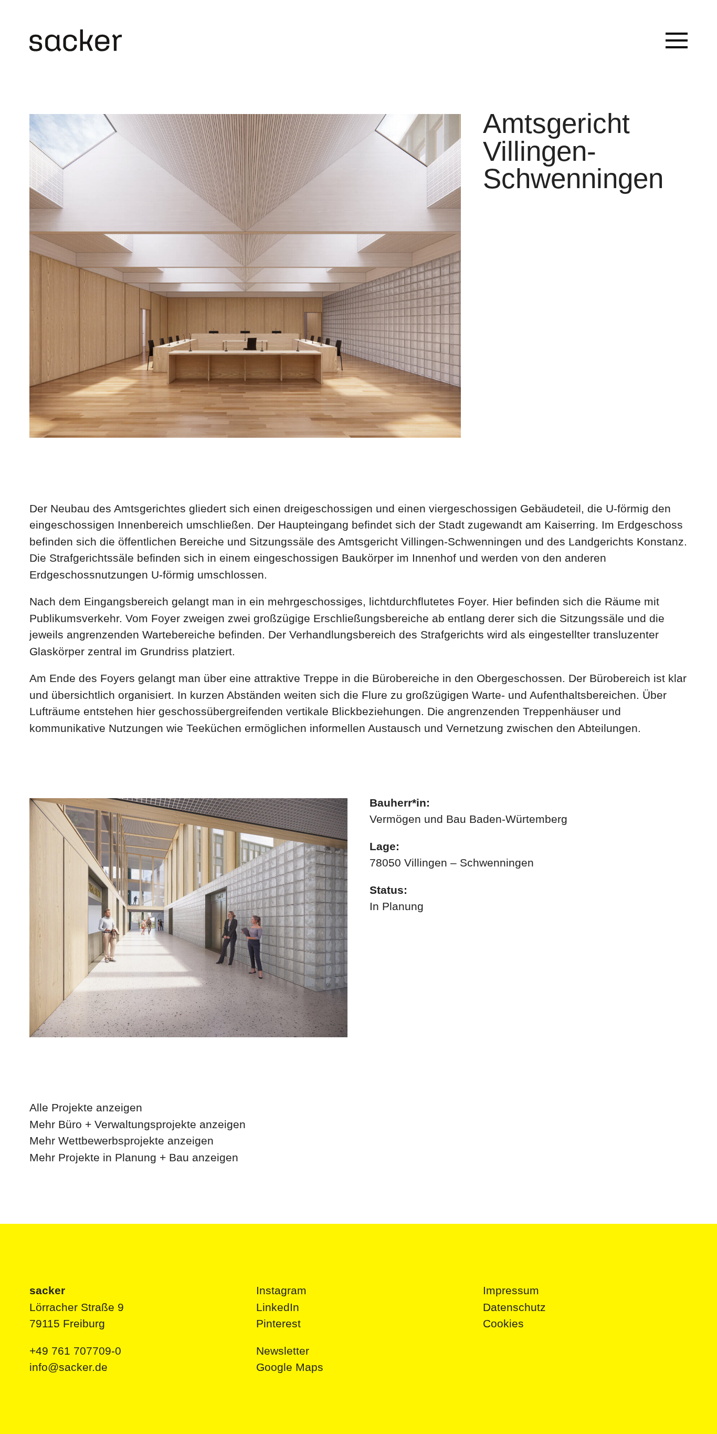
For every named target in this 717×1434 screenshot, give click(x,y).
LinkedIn (277, 1307)
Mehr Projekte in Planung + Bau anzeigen (133, 1157)
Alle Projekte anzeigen (85, 1107)
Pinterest (278, 1323)
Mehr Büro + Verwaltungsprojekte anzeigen (137, 1124)
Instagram (281, 1290)
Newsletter (282, 1351)
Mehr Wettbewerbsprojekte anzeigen (121, 1140)
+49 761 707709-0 (75, 1351)
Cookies (503, 1323)
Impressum (511, 1290)
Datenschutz (514, 1307)
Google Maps (289, 1367)
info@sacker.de (68, 1367)
